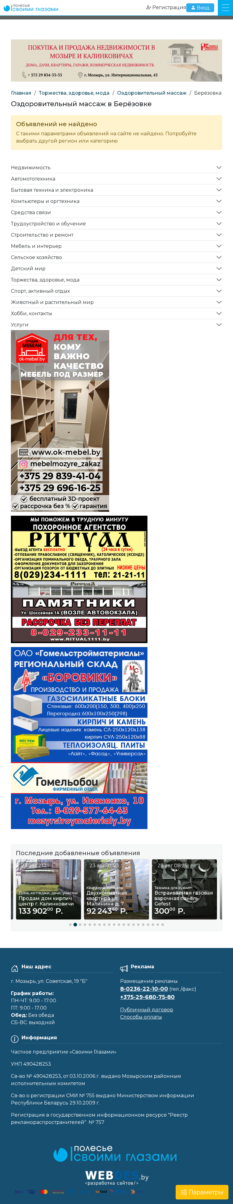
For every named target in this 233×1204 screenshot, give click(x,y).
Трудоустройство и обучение (48, 224)
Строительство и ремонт (42, 235)
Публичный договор (146, 1010)
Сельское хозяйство (36, 257)
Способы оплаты (141, 1017)
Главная (21, 93)
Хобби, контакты (31, 313)
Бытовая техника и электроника (52, 190)
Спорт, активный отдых (40, 291)
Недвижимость (31, 167)
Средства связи (31, 212)
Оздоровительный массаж (152, 93)
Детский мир (28, 268)
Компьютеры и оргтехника (45, 201)
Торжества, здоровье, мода (74, 93)
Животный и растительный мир (52, 302)
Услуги (20, 325)
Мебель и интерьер (36, 246)
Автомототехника (33, 179)
